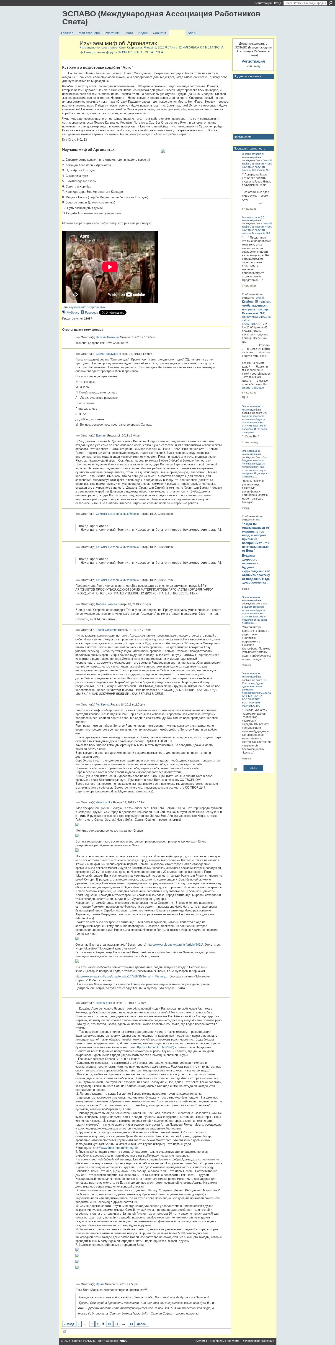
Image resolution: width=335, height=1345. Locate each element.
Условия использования (258, 1340)
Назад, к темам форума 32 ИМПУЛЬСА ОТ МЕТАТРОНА (123, 52)
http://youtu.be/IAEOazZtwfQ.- (156, 1047)
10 (109, 1324)
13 (131, 1324)
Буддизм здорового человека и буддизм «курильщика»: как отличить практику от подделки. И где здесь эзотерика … (256, 569)
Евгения (101, 435)
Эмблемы (201, 1340)
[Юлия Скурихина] (69, 53)
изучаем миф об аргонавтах (87, 307)
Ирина (100, 1284)
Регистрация (263, 3)
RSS (65, 1332)
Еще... (253, 767)
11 (116, 1324)
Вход (277, 3)
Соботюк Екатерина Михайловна (117, 513)
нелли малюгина (106, 630)
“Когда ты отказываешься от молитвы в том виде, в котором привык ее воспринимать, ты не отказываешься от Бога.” (255, 537)
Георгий (246, 153)
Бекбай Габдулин (107, 353)
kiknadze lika (104, 802)
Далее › (142, 1324)
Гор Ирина (103, 704)
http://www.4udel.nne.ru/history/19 (115, 1148)
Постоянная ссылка (78, 337)
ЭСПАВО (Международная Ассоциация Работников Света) (161, 17)
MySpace (73, 312)
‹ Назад (69, 1324)
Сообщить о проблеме (225, 1340)
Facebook (91, 312)
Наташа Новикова (107, 337)
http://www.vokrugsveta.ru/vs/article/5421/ (175, 944)
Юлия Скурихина (130, 47)
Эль (244, 406)
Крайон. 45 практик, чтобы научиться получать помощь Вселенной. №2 (257, 166)
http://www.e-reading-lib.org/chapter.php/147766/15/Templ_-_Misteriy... (121, 976)
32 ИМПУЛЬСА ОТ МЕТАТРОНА (201, 47)
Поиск (330, 3)
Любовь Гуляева (106, 604)
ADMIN (90, 1340)
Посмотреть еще (253, 387)
